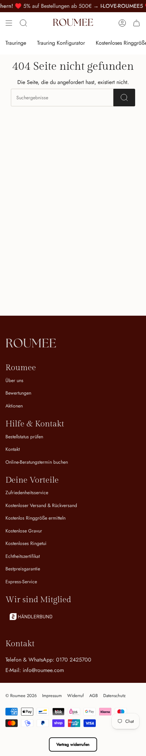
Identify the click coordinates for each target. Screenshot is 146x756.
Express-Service (21, 581)
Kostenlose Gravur (23, 530)
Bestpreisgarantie (22, 568)
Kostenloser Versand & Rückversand (41, 505)
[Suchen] (124, 97)
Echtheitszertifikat (22, 556)
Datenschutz (114, 695)
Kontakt (12, 449)
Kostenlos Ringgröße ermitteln (35, 517)
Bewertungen (18, 393)
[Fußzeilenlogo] (30, 344)
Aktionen (14, 405)
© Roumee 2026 (21, 695)
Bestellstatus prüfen (24, 436)
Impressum (52, 695)
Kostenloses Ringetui (26, 543)
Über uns (14, 380)
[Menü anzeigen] (9, 23)
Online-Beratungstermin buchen (36, 462)
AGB (93, 695)
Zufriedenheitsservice (26, 492)
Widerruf (75, 695)
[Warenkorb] (136, 23)
